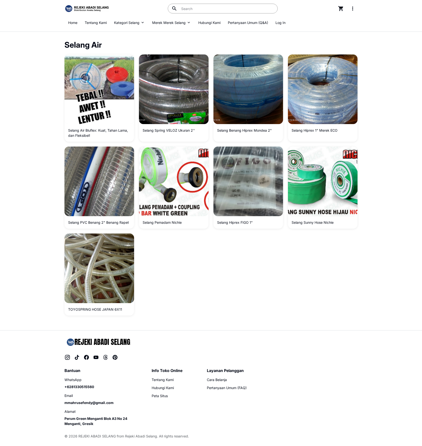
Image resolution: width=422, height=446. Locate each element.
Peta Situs (160, 396)
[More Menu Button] (353, 8)
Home (72, 23)
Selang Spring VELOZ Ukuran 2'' (169, 130)
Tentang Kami (96, 23)
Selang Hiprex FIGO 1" (235, 222)
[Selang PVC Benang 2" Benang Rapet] (99, 181)
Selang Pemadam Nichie (162, 222)
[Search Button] (174, 8)
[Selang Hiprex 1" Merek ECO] (323, 89)
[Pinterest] (115, 357)
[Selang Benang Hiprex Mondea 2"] (248, 89)
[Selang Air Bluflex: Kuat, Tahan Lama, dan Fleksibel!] (99, 89)
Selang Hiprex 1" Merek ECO (315, 130)
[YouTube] (96, 357)
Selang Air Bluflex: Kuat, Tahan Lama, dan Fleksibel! (98, 133)
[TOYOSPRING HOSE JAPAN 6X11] (99, 268)
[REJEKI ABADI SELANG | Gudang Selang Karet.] (86, 9)
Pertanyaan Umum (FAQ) (227, 388)
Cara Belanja (217, 380)
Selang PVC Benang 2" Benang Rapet (98, 222)
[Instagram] (67, 357)
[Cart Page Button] (341, 8)
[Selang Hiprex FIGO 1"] (248, 181)
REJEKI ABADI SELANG (97, 436)
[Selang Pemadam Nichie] (174, 181)
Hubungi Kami (209, 23)
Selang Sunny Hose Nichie (313, 222)
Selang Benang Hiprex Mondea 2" (244, 130)
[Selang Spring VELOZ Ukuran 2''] (174, 89)
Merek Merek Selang (169, 23)
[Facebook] (86, 357)
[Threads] (105, 357)
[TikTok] (77, 357)
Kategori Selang (126, 23)
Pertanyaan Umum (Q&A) (248, 23)
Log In (280, 23)
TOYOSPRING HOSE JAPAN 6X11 (95, 309)
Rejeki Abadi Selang (141, 436)
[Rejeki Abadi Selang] (98, 342)
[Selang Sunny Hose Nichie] (323, 181)
